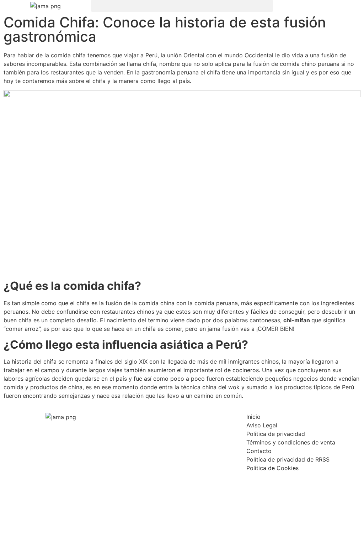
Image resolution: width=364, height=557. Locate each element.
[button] (182, 6)
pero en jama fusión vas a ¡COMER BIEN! (238, 328)
